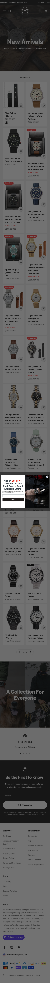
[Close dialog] (47, 477)
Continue (13, 499)
